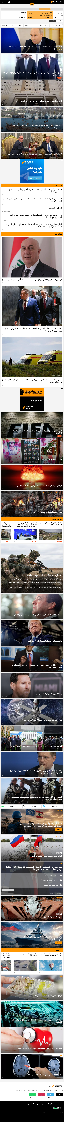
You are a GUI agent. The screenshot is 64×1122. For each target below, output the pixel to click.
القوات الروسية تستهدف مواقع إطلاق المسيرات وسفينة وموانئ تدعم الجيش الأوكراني (37, 579)
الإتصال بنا (46, 1104)
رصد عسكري (34, 1090)
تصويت (7, 889)
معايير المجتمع (31, 1104)
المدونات (18, 1090)
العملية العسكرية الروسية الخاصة (55, 29)
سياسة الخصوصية (39, 1104)
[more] (2, 51)
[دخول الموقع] (6, 1)
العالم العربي (60, 1090)
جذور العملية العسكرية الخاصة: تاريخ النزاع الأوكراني (51, 492)
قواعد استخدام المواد (54, 1104)
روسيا (51, 1090)
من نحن (61, 1104)
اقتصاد (47, 1090)
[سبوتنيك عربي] (57, 3)
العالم (55, 1090)
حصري (43, 1090)
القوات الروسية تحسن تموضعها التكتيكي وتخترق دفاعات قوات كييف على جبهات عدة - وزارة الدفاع (35, 583)
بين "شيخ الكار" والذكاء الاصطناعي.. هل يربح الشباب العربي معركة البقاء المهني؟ (40, 14)
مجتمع (61, 976)
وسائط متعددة (59, 836)
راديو (40, 1090)
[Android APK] (58, 1108)
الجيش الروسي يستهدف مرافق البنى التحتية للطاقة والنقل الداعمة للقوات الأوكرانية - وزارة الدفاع (35, 588)
